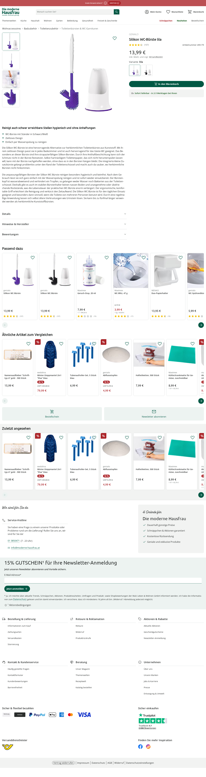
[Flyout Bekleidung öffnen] (79, 21)
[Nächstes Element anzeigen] (201, 325)
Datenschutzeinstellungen (140, 762)
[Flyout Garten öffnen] (64, 21)
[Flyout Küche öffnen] (27, 21)
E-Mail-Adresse (12, 574)
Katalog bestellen (84, 687)
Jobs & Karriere (151, 681)
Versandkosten (15, 638)
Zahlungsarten (14, 632)
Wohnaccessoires (11, 28)
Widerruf (80, 632)
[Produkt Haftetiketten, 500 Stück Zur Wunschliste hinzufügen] (159, 343)
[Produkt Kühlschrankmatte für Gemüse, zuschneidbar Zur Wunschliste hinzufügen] (192, 343)
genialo (133, 34)
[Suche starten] (116, 11)
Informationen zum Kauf (19, 625)
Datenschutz (20, 599)
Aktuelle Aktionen (152, 625)
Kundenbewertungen (18, 681)
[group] (78, 75)
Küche (23, 20)
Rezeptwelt (81, 681)
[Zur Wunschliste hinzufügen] (114, 38)
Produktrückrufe (83, 638)
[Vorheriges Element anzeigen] (5, 325)
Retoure (79, 625)
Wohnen (48, 20)
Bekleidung (72, 20)
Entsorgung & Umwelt (154, 693)
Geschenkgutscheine (153, 632)
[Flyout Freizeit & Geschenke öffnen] (118, 21)
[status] (74, 11)
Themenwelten (9, 20)
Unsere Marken (151, 675)
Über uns (148, 669)
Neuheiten (182, 20)
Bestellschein (197, 20)
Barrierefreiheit (15, 687)
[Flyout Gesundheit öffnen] (94, 21)
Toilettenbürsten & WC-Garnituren (80, 28)
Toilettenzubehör (49, 28)
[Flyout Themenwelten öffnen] (17, 21)
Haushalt (35, 20)
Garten (59, 20)
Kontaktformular (15, 675)
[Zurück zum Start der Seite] (202, 756)
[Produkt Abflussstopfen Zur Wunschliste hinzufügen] (126, 343)
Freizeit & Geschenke (107, 20)
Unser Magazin (83, 669)
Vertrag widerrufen (63, 762)
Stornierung (13, 644)
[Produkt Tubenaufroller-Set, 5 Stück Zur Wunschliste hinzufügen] (94, 343)
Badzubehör (30, 28)
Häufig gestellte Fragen (18, 669)
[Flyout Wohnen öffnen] (53, 21)
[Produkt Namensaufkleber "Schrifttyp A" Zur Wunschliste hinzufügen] (28, 343)
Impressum (83, 762)
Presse (147, 687)
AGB (109, 762)
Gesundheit (87, 20)
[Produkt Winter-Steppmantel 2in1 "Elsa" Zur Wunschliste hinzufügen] (61, 343)
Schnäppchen (165, 20)
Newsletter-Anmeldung (155, 638)
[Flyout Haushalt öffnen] (40, 21)
